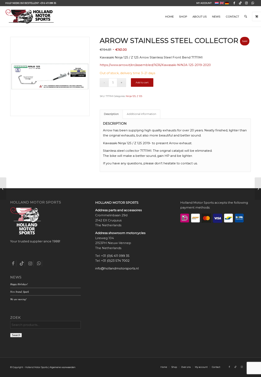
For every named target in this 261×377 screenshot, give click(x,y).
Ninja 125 (131, 96)
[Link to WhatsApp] (253, 3)
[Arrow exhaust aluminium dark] (258, 188)
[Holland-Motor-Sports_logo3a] (29, 16)
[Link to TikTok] (240, 3)
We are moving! (18, 299)
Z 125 (139, 96)
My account (204, 3)
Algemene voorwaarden (62, 367)
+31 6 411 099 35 (48, 3)
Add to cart (142, 82)
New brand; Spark (19, 291)
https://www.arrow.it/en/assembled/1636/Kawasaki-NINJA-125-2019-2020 (155, 65)
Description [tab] (111, 113)
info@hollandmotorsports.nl (117, 268)
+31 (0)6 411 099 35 (115, 256)
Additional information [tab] (141, 113)
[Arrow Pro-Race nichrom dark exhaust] (3, 188)
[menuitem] (203, 3)
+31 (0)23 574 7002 (115, 261)
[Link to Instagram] (246, 3)
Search (16, 335)
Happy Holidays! (19, 284)
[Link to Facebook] (234, 3)
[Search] (246, 16)
